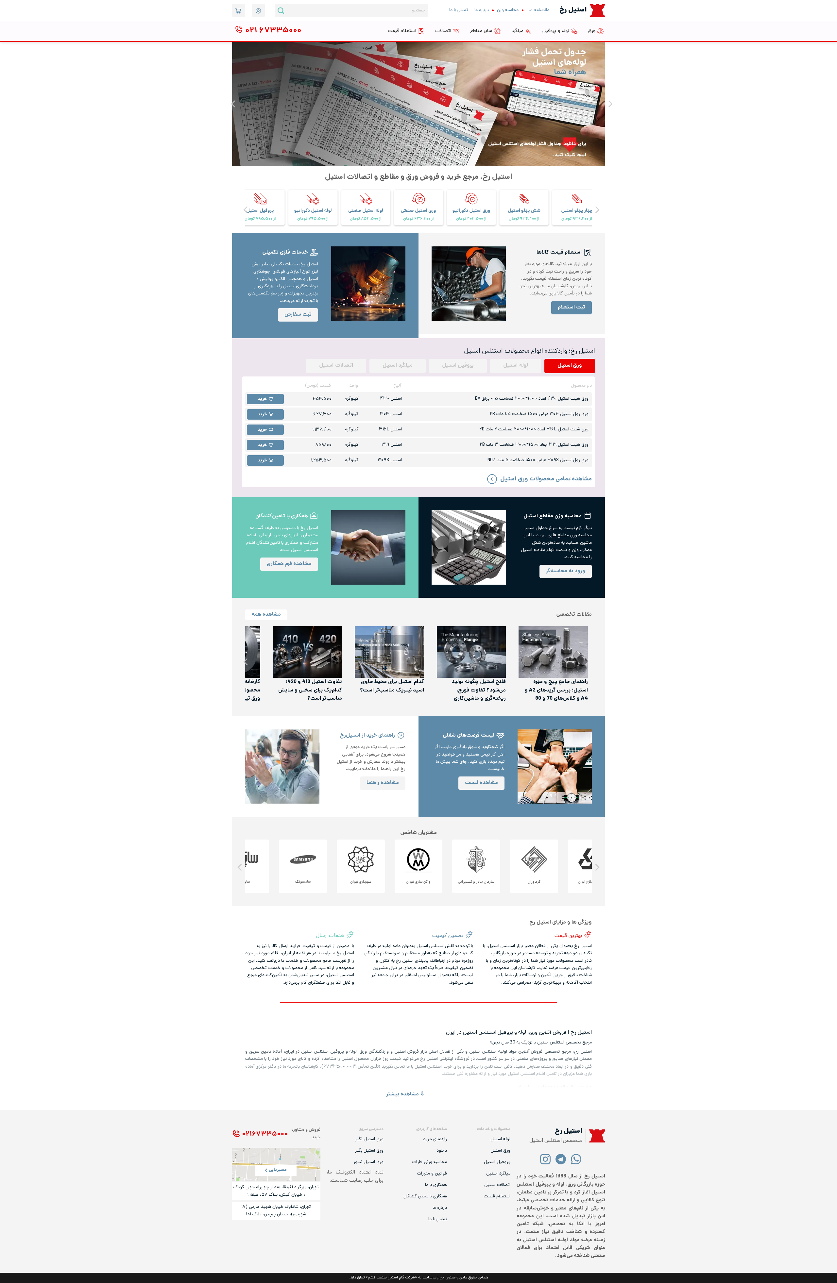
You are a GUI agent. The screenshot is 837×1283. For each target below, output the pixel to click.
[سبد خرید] (238, 10)
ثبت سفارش (298, 315)
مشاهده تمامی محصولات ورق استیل (546, 479)
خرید (262, 399)
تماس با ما (458, 10)
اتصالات (443, 31)
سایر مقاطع (481, 31)
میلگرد (517, 31)
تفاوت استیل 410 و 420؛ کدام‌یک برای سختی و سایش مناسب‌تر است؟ (310, 690)
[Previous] (610, 104)
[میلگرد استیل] (260, 202)
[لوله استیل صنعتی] (418, 202)
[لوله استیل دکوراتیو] (366, 202)
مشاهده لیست (481, 783)
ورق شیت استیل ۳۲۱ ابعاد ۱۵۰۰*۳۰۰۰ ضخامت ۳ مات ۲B (534, 445)
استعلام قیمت (402, 31)
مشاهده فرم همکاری (289, 564)
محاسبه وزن (508, 10)
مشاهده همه (266, 615)
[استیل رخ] (597, 10)
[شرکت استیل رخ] (595, 1136)
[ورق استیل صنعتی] (471, 202)
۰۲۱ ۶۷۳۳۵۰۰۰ (265, 1134)
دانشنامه (541, 10)
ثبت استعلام (571, 307)
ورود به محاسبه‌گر (565, 571)
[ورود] (258, 10)
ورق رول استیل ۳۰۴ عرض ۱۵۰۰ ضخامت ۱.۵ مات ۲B (539, 414)
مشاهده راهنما (383, 783)
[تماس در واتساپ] (576, 1159)
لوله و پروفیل (555, 31)
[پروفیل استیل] (313, 202)
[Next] (234, 104)
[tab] (569, 366)
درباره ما (481, 10)
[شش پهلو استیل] (577, 202)
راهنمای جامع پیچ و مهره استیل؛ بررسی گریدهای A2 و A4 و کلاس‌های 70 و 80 (556, 690)
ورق (591, 31)
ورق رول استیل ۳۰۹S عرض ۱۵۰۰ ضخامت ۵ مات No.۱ (538, 460)
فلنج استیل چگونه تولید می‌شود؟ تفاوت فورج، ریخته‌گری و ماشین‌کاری (479, 690)
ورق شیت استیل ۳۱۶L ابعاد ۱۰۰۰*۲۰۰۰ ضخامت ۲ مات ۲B (534, 429)
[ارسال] (281, 10)
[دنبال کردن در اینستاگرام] (545, 1159)
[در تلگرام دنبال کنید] (560, 1159)
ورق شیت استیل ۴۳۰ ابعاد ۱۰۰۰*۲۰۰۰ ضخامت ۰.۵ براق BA (532, 398)
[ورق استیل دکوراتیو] (524, 202)
